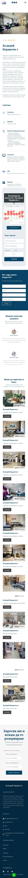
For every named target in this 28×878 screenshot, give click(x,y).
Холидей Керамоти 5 (10, 533)
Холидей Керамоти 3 (10, 472)
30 (11, 220)
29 (8, 220)
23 (11, 218)
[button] (2, 23)
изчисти (21, 222)
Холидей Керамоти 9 (10, 674)
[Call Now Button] (14, 875)
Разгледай (7, 416)
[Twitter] (16, 2)
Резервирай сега (14, 227)
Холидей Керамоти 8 (10, 630)
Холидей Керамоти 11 (11, 705)
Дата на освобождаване (12, 762)
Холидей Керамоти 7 (10, 600)
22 (8, 218)
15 (8, 216)
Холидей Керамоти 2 (10, 440)
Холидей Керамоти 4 (10, 503)
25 (16, 218)
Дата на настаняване (11, 754)
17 (14, 216)
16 (11, 216)
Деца (16, 250)
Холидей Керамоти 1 (10, 409)
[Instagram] (14, 2)
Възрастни (7, 250)
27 (22, 218)
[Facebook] (12, 2)
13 (22, 214)
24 (14, 218)
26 (19, 218)
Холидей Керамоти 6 (10, 563)
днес (14, 204)
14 (5, 216)
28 (5, 220)
